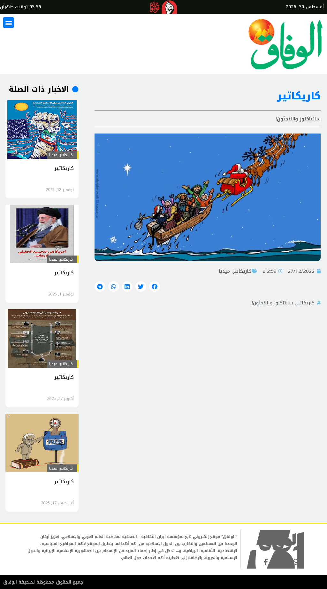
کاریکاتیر (242, 271)
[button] (8, 22)
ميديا (224, 271)
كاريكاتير (305, 302)
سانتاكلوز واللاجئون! (272, 302)
